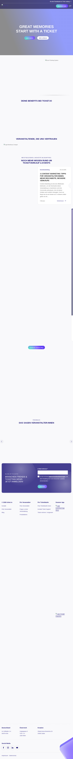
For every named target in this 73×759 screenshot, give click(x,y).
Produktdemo (23, 514)
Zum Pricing (5, 129)
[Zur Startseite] (5, 6)
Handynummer (28, 382)
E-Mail (6, 382)
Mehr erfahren (43, 38)
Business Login (62, 6)
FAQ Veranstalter (6, 509)
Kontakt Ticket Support (44, 509)
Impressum (5, 755)
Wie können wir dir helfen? (12, 366)
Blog (3, 512)
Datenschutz (12, 755)
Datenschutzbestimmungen (57, 476)
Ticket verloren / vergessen (45, 512)
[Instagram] (8, 747)
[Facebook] (3, 747)
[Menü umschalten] (70, 6)
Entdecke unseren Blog (36, 347)
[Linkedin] (12, 747)
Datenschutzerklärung (22, 402)
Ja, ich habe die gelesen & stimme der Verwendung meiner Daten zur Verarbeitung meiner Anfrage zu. (23, 404)
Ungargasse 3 (24, 731)
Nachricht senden (11, 412)
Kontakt (4, 506)
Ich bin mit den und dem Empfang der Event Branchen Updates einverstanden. (54, 479)
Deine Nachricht (9, 390)
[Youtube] (17, 747)
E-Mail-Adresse (43, 469)
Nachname (26, 374)
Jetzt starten (29, 38)
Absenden (42, 486)
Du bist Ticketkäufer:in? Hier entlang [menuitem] (60, 1)
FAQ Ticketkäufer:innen (44, 506)
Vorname (7, 374)
